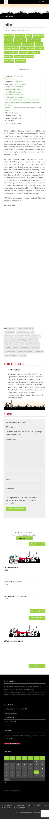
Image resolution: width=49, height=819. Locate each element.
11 (12, 768)
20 (24, 772)
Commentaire (11, 439)
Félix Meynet (23, 340)
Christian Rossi (16, 102)
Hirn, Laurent (39, 48)
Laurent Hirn (35, 348)
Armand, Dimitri (9, 36)
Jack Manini (30, 344)
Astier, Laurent (20, 36)
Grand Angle (34, 340)
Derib (22, 48)
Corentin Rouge (28, 102)
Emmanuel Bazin (11, 340)
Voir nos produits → (37, 611)
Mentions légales (11, 713)
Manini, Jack (35, 52)
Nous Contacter (10, 721)
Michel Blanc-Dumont (12, 92)
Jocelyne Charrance (29, 108)
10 (6, 768)
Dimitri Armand (20, 84)
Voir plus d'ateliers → (37, 618)
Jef (5, 52)
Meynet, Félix (8, 56)
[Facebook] (40, 1)
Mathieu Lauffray (11, 351)
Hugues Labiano (17, 100)
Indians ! (21, 344)
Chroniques (39, 44)
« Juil (5, 782)
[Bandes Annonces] (24, 631)
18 (12, 772)
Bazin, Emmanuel (38, 36)
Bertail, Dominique (20, 40)
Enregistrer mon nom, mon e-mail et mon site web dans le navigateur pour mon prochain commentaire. (23, 500)
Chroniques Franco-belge (11, 48)
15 (36, 768)
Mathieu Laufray (29, 100)
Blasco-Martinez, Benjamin (12, 44)
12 (18, 768)
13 (24, 768)
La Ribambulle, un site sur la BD (16, 709)
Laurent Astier (10, 87)
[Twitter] (43, 1)
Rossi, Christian (28, 56)
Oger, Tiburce (18, 56)
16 (42, 768)
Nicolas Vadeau (10, 30)
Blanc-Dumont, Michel (34, 40)
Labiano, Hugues (13, 52)
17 (6, 772)
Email (8, 479)
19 (18, 772)
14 (30, 768)
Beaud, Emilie (8, 40)
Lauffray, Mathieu (25, 52)
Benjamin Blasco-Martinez (14, 95)
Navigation (9, 17)
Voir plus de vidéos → (37, 666)
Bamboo (28, 36)
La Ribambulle (8, 687)
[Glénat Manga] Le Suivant (13, 641)
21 (30, 772)
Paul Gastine (14, 97)
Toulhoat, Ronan (20, 60)
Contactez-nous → (24, 538)
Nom (8, 470)
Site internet (10, 489)
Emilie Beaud (17, 108)
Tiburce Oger (18, 82)
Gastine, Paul (30, 48)
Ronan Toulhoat (10, 355)
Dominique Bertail (16, 89)
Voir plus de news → (37, 544)
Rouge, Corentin (9, 60)
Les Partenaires (10, 717)
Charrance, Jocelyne (28, 44)
